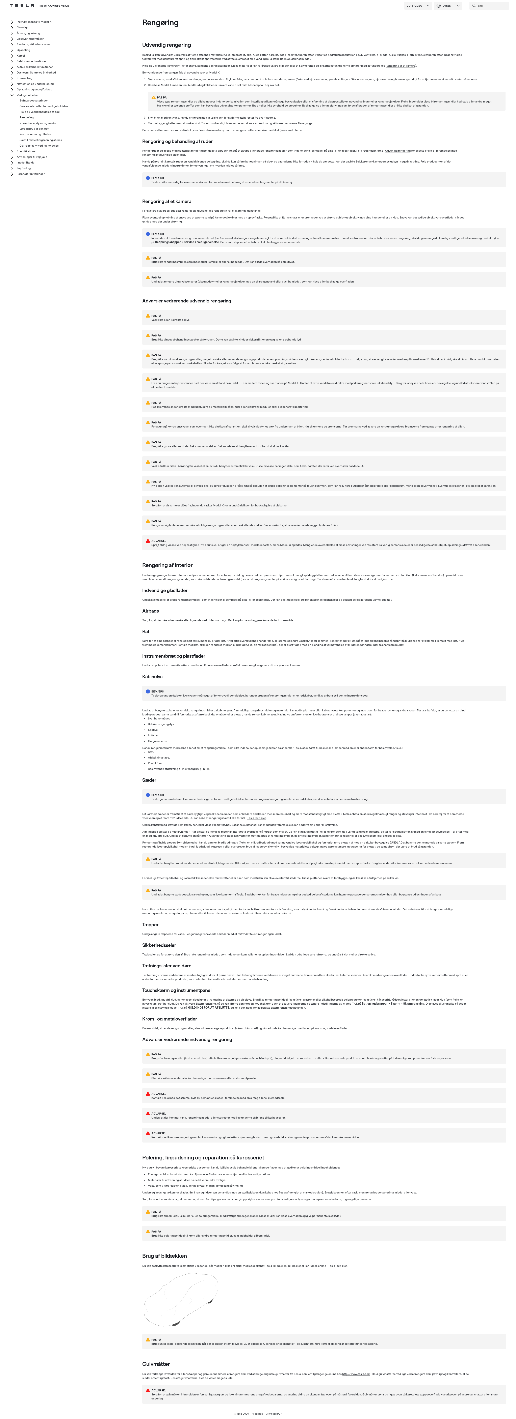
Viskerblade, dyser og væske (38, 123)
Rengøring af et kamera (400, 65)
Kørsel (21, 55)
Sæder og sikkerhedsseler (33, 44)
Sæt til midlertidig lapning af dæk (41, 140)
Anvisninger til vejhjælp (32, 156)
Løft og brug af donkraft (34, 128)
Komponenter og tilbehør (36, 134)
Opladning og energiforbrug (34, 89)
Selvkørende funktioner (32, 61)
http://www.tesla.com (356, 1374)
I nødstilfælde (25, 162)
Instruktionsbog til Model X (34, 21)
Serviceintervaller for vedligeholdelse (44, 106)
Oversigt (22, 27)
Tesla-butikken (256, 818)
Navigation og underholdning (35, 83)
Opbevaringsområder (30, 38)
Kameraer (226, 238)
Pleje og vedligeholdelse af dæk (40, 111)
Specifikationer (26, 151)
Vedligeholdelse (27, 95)
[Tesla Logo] (22, 5)
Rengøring (27, 117)
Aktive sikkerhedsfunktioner (35, 66)
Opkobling (23, 50)
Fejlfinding (24, 168)
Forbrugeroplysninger (31, 173)
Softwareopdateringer (34, 100)
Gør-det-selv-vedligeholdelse (39, 145)
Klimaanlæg (24, 78)
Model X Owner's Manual (54, 5)
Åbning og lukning (28, 33)
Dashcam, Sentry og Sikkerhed (36, 72)
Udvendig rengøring (398, 150)
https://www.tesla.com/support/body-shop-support (243, 1199)
